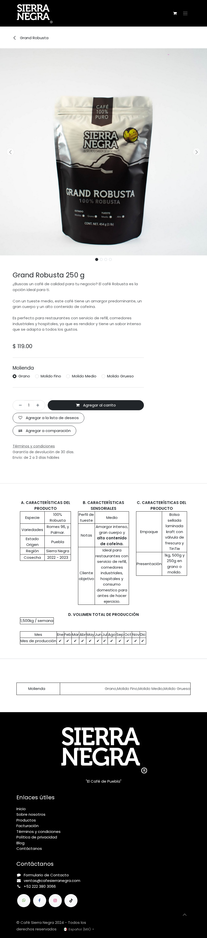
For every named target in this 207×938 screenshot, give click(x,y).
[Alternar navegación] (185, 13)
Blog (20, 843)
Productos (26, 820)
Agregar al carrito (99, 405)
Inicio (21, 808)
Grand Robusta (33, 37)
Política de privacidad (36, 837)
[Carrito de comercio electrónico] (175, 13)
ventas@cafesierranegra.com (52, 880)
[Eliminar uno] (19, 405)
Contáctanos (29, 848)
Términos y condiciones (38, 831)
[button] (10, 152)
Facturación (27, 825)
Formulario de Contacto (46, 875)
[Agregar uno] (39, 405)
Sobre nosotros (30, 814)
